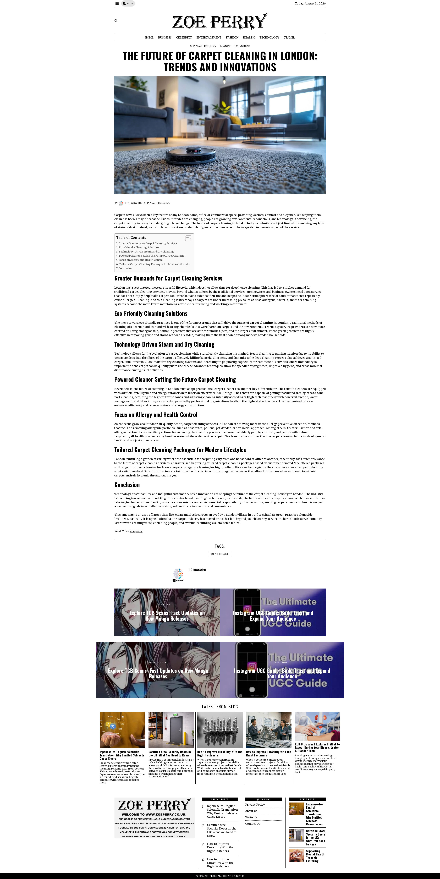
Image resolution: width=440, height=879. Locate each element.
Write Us (251, 817)
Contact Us (252, 823)
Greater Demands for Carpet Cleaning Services (148, 243)
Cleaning (225, 46)
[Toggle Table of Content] (186, 238)
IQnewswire (133, 203)
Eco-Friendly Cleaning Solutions (139, 247)
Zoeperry (136, 531)
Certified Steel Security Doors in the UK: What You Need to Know (169, 753)
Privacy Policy (255, 804)
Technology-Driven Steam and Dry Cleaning (146, 251)
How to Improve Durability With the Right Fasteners (219, 753)
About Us (251, 811)
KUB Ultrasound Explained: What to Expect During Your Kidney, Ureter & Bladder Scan (317, 747)
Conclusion (125, 268)
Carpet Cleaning (220, 553)
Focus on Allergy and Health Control (141, 259)
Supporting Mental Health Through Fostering (315, 855)
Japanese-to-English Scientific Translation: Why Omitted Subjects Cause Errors (122, 755)
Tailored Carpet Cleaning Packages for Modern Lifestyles (154, 264)
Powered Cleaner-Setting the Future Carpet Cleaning (152, 255)
